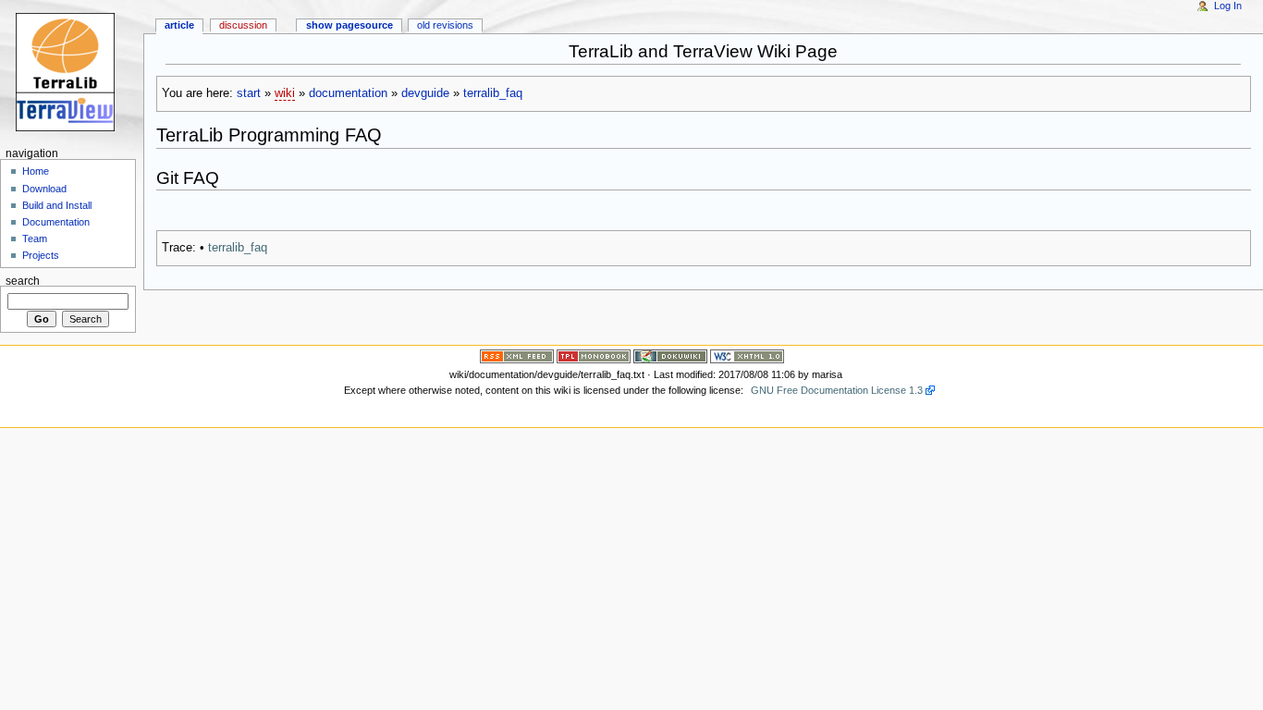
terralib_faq (492, 93)
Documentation (56, 221)
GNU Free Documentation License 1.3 (837, 390)
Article (179, 25)
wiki (285, 93)
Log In (1228, 5)
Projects (40, 255)
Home (35, 171)
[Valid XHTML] (747, 355)
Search (23, 280)
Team (34, 238)
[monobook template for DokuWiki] (594, 355)
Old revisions (445, 25)
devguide (425, 93)
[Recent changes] (517, 355)
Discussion (243, 25)
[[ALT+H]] (71, 71)
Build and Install (57, 205)
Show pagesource (349, 25)
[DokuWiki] (670, 355)
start (249, 93)
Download (44, 188)
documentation (348, 93)
